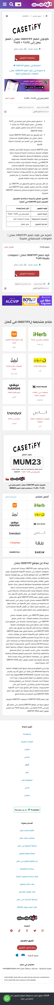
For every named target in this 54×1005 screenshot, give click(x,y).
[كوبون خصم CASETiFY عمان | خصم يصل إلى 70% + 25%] (27, 458)
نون (40, 370)
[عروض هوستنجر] (27, 301)
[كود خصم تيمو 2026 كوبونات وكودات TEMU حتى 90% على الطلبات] (14, 334)
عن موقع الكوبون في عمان (27, 861)
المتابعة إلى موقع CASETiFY (28, 65)
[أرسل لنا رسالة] (7, 998)
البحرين (27, 757)
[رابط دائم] (49, 284)
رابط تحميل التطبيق (27, 948)
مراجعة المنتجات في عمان (27, 899)
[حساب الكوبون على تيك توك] (19, 930)
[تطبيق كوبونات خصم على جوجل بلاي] (23, 955)
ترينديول (14, 423)
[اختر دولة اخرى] (18, 4)
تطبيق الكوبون (27, 940)
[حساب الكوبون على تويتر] (35, 930)
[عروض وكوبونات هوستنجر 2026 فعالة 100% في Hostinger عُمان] (40, 386)
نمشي (14, 396)
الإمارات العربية (27, 741)
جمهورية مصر (27, 780)
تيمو (14, 347)
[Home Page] (42, 4)
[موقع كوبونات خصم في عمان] (46, 16)
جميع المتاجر (37, 16)
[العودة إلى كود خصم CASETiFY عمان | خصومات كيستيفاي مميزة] (7, 16)
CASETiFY (25, 16)
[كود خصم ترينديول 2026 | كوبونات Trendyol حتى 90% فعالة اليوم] (14, 413)
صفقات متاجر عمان (27, 838)
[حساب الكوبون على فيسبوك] (27, 930)
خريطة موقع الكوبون (27, 853)
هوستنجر (40, 399)
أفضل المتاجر (42, 496)
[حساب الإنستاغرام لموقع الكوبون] (42, 930)
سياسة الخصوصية (27, 869)
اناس (40, 426)
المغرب (27, 795)
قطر (27, 772)
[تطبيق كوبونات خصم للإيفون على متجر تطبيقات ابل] (17, 955)
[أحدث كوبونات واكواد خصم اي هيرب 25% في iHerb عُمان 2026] (40, 334)
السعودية (27, 734)
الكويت (27, 749)
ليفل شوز (14, 373)
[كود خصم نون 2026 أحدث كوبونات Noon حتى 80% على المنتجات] (40, 360)
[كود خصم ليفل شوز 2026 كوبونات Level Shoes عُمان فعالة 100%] (14, 360)
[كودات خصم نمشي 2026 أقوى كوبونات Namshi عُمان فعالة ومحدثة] (14, 386)
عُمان (27, 764)
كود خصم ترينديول (27, 884)
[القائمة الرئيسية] (4, 4)
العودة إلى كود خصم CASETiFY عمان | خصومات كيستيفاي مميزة (26, 72)
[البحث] (11, 4)
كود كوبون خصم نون (27, 892)
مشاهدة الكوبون (27, 58)
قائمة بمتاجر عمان (27, 830)
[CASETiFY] (27, 27)
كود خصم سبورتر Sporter (27, 907)
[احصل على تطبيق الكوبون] (27, 85)
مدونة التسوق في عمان (27, 846)
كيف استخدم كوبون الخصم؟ (27, 876)
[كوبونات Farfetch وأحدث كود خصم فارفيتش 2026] (14, 552)
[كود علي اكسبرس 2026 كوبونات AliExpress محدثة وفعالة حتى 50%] (14, 542)
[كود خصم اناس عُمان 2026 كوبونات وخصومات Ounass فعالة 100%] (40, 413)
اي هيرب (40, 344)
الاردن (27, 787)
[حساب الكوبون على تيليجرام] (11, 930)
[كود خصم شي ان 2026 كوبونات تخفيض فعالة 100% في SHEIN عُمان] (39, 552)
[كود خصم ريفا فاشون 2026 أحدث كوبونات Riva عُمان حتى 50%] (39, 542)
